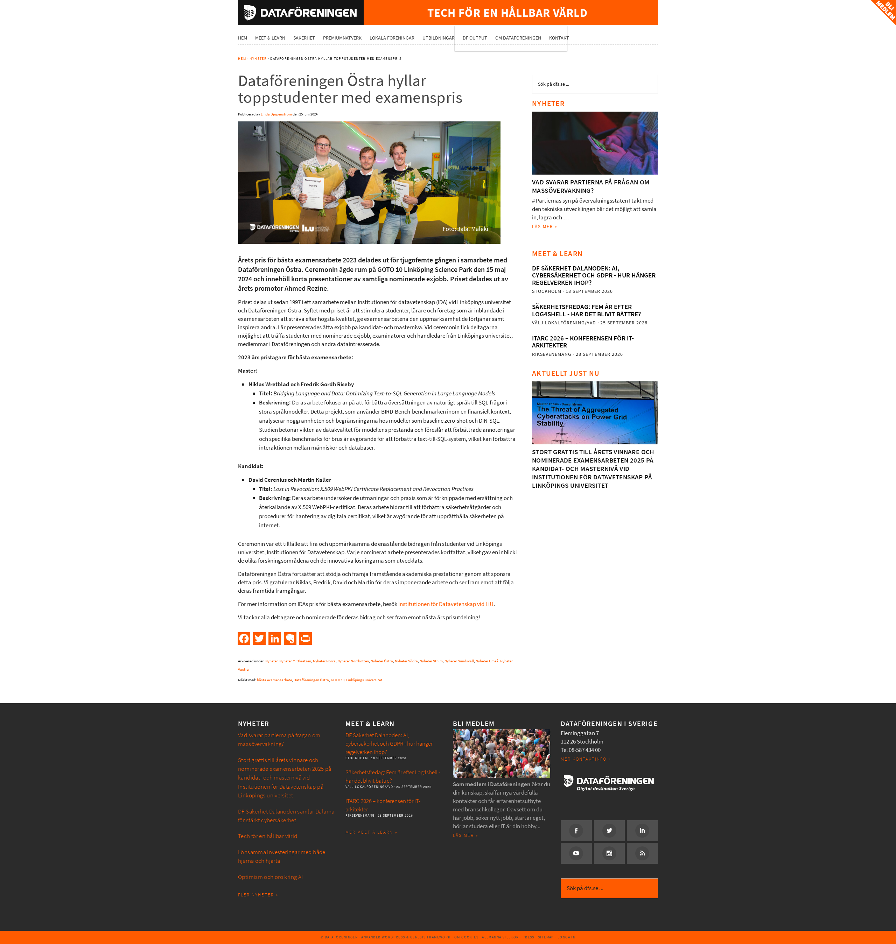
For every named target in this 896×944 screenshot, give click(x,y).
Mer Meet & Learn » (371, 832)
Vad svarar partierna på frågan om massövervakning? (591, 186)
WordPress (393, 937)
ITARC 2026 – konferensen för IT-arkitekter (583, 342)
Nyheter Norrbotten (353, 661)
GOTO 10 (337, 680)
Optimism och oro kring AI (270, 877)
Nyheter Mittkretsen (295, 661)
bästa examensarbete (274, 680)
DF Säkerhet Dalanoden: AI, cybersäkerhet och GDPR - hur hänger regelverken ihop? (594, 275)
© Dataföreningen (339, 937)
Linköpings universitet (364, 680)
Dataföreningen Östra (311, 680)
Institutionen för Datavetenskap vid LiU (445, 604)
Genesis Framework (430, 937)
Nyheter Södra (406, 661)
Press (528, 937)
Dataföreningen (301, 12)
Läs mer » (545, 227)
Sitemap (546, 937)
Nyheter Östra (382, 661)
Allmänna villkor (500, 937)
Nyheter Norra (324, 661)
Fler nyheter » (258, 895)
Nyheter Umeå (487, 661)
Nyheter (271, 661)
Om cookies (466, 937)
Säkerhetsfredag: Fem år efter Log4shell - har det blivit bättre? (586, 310)
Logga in (566, 937)
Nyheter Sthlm (431, 661)
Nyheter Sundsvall (459, 661)
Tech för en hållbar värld (268, 836)
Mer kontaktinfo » (586, 759)
